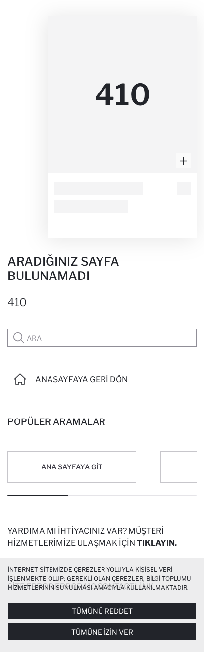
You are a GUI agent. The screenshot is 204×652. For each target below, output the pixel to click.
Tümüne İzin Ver (102, 632)
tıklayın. (157, 543)
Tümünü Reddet (102, 611)
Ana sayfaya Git (71, 467)
